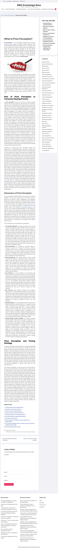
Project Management (46, 135)
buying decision (29, 45)
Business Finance (45, 68)
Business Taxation (46, 72)
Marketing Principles (21, 431)
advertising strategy (8, 181)
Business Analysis (45, 61)
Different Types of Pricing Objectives (13, 411)
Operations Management (47, 129)
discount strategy (18, 91)
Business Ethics (45, 66)
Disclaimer (9, 1)
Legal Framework (45, 99)
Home (4, 1)
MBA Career (44, 121)
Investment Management (47, 97)
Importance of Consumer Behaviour (13, 409)
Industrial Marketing (46, 85)
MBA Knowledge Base (29, 5)
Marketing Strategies (30, 431)
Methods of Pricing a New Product (13, 426)
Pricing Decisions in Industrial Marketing (14, 407)
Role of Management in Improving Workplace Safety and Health (28, 518)
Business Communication (47, 64)
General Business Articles (47, 76)
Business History (45, 70)
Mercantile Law (45, 123)
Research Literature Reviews (48, 137)
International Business (46, 90)
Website (6, 480)
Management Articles (46, 103)
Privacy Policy (16, 1)
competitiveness (17, 219)
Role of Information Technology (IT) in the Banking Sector (27, 506)
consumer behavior (14, 103)
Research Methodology (47, 139)
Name (5, 472)
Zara (25, 161)
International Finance (46, 94)
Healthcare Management (47, 80)
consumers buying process (10, 44)
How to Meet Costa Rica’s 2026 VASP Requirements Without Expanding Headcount (9, 513)
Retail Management (46, 142)
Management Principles (47, 113)
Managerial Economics (47, 117)
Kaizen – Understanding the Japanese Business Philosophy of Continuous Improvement (9, 525)
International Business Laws (48, 92)
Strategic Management (47, 146)
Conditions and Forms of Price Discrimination (15, 414)
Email (5, 476)
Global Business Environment (48, 78)
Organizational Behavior (47, 131)
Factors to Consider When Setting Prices (14, 412)
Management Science (46, 115)
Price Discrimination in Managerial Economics (15, 416)
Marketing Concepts (12, 431)
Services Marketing (46, 144)
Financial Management (10, 9)
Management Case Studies (47, 9)
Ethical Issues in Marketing (11, 418)
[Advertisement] (19, 29)
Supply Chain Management (47, 148)
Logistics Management (47, 101)
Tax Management (45, 150)
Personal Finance (45, 133)
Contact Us (22, 1)
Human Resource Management (34, 9)
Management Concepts (47, 107)
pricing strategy (31, 217)
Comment (6, 454)
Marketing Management (21, 9)
